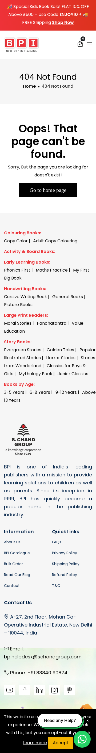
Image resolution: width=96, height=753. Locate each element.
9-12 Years (66, 392)
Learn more (35, 743)
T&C (56, 585)
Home (29, 86)
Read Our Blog (17, 574)
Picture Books (18, 305)
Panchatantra (51, 323)
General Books (67, 297)
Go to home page (48, 190)
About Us (12, 542)
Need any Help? (60, 720)
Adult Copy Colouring (55, 241)
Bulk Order (13, 563)
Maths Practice (52, 270)
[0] (80, 45)
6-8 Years (40, 392)
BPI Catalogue (17, 553)
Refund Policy (64, 574)
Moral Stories (17, 323)
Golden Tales (60, 350)
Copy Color (16, 241)
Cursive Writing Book (25, 297)
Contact (12, 585)
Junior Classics (73, 374)
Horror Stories (60, 358)
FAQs (56, 542)
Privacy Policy (64, 553)
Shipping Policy (65, 563)
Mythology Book (35, 374)
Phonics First (17, 270)
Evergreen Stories (22, 350)
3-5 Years (14, 392)
